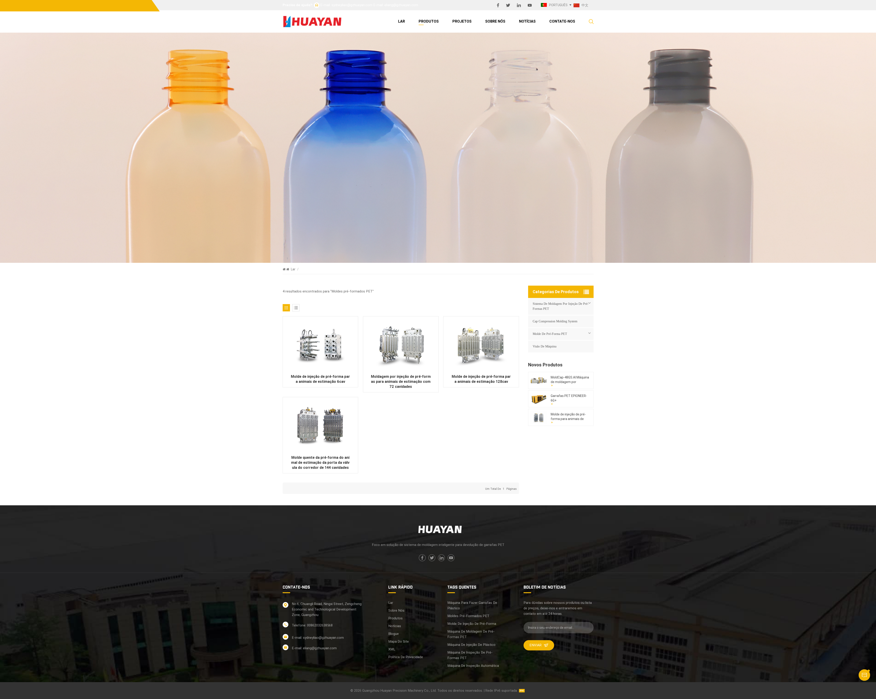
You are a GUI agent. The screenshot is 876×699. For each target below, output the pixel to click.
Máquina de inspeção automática (473, 666)
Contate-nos (562, 21)
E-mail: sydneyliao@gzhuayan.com (346, 5)
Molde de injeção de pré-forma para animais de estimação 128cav (481, 379)
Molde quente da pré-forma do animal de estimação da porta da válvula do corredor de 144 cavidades (320, 462)
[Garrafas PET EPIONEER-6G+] (538, 398)
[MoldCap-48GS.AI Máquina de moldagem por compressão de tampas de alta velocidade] (538, 380)
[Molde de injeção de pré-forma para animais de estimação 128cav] (481, 345)
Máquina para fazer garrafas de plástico (472, 605)
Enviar (535, 645)
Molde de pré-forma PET (550, 334)
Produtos (429, 21)
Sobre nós (495, 21)
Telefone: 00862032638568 (312, 625)
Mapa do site (398, 641)
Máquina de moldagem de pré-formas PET (471, 634)
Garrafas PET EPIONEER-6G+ (569, 398)
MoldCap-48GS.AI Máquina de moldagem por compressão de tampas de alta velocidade (570, 380)
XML (391, 649)
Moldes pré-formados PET (468, 616)
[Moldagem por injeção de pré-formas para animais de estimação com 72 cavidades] (401, 345)
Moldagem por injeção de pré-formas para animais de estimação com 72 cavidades (401, 381)
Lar (401, 21)
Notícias (527, 21)
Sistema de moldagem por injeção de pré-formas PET (561, 306)
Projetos (462, 21)
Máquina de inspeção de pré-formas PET (470, 655)
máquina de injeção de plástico (471, 645)
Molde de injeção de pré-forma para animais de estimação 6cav (320, 379)
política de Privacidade (405, 657)
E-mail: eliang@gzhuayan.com (395, 5)
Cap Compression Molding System (555, 321)
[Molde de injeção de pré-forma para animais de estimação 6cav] (320, 345)
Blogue (393, 634)
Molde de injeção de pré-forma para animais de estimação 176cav (568, 416)
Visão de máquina (544, 346)
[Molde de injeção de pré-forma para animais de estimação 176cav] (538, 417)
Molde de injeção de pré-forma (471, 624)
